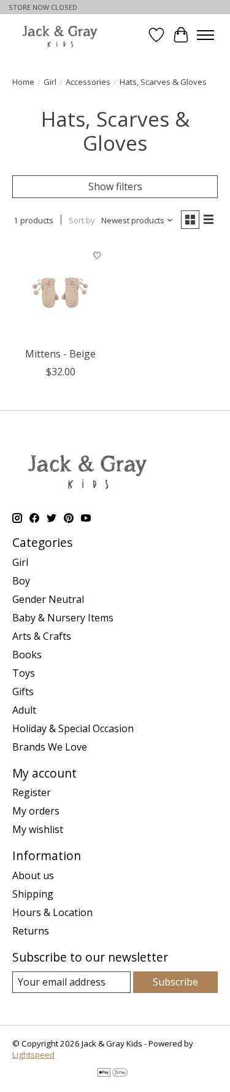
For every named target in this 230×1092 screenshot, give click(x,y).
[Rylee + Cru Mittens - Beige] (60, 292)
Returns (30, 931)
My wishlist (37, 829)
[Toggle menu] (205, 35)
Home (23, 81)
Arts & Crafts (41, 636)
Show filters (115, 186)
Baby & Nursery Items (62, 617)
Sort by (82, 220)
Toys (23, 673)
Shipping (32, 894)
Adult (24, 710)
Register (31, 792)
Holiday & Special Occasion (73, 728)
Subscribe (175, 982)
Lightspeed (33, 1054)
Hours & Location (52, 912)
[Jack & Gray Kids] (59, 35)
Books (27, 654)
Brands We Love (49, 747)
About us (33, 875)
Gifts (23, 691)
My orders (35, 811)
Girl (50, 81)
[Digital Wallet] (113, 1073)
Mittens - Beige (60, 354)
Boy (21, 581)
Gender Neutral (48, 599)
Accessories (88, 81)
